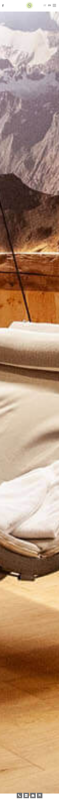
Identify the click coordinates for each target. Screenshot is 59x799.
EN (49, 5)
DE (45, 5)
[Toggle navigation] (54, 6)
